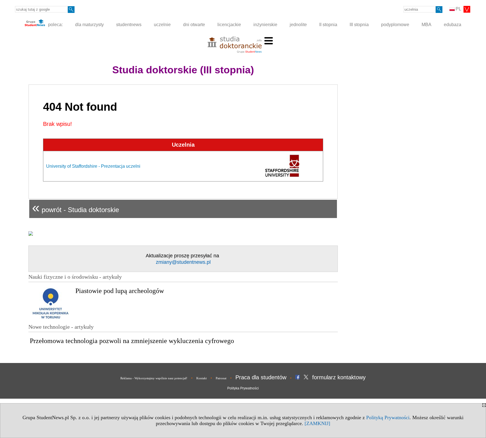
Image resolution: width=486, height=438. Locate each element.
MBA (426, 24)
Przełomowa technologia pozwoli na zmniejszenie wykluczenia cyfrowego (132, 340)
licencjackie (229, 24)
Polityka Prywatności (243, 388)
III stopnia (359, 24)
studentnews (128, 24)
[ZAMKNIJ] (317, 423)
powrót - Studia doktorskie (75, 207)
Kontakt (201, 378)
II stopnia (328, 24)
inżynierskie (265, 24)
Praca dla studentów (260, 377)
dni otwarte (194, 24)
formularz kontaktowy (339, 377)
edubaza (452, 24)
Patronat (221, 378)
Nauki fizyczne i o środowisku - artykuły (75, 277)
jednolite (298, 24)
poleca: (55, 24)
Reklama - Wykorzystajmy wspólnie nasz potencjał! (153, 378)
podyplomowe (395, 24)
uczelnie (162, 24)
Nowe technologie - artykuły (61, 327)
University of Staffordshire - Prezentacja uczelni (93, 166)
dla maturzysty (89, 24)
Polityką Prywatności (388, 417)
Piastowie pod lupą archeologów (119, 290)
